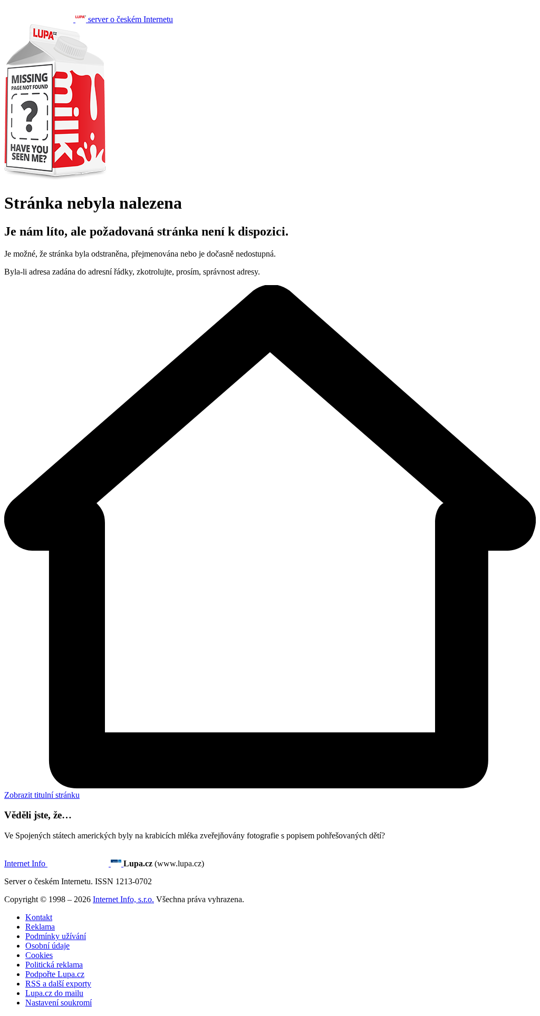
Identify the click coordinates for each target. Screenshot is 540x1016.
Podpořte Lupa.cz (54, 974)
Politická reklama (54, 964)
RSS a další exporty (58, 983)
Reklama (40, 926)
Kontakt (38, 917)
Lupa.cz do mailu (54, 993)
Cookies (39, 955)
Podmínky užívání (55, 936)
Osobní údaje (47, 945)
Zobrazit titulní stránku (42, 794)
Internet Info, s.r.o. (123, 899)
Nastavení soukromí (58, 1002)
